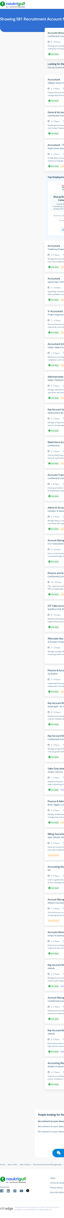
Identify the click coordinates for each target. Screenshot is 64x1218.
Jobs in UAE (12, 1165)
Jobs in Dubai (25, 1165)
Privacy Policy (56, 1187)
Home (2, 1165)
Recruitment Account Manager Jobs (47, 1165)
